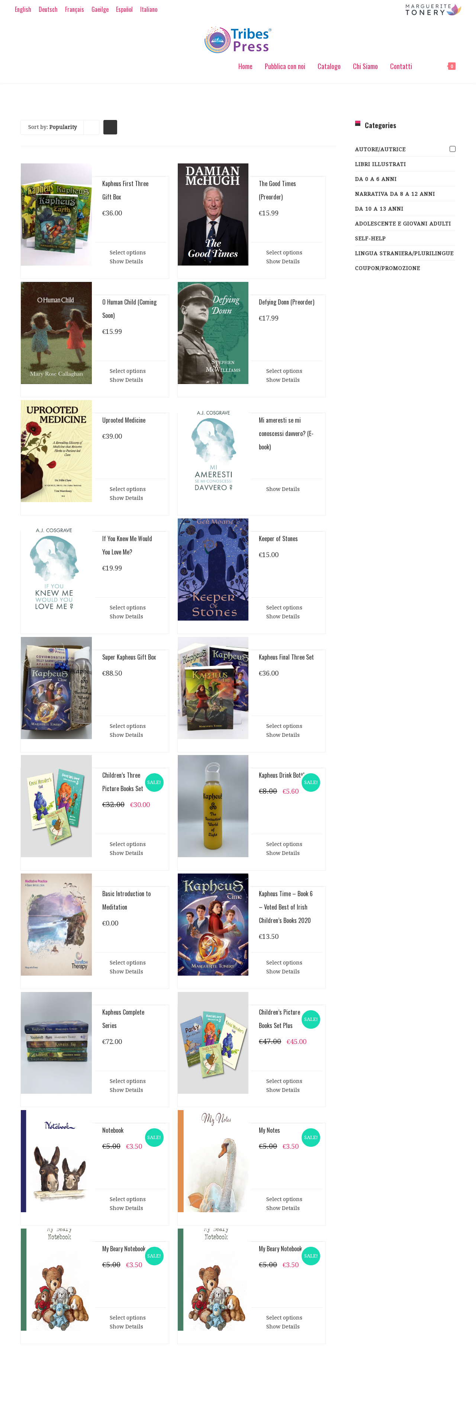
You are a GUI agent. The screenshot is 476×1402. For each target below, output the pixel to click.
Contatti (401, 66)
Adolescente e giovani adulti (403, 224)
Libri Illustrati (380, 164)
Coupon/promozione (387, 268)
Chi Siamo (365, 66)
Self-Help (370, 238)
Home (245, 66)
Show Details (125, 261)
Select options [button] (127, 252)
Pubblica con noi (285, 66)
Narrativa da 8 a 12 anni (395, 194)
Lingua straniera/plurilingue (404, 253)
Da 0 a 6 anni (376, 179)
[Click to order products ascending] (110, 127)
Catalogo (329, 66)
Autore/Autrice (380, 149)
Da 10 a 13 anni (379, 209)
